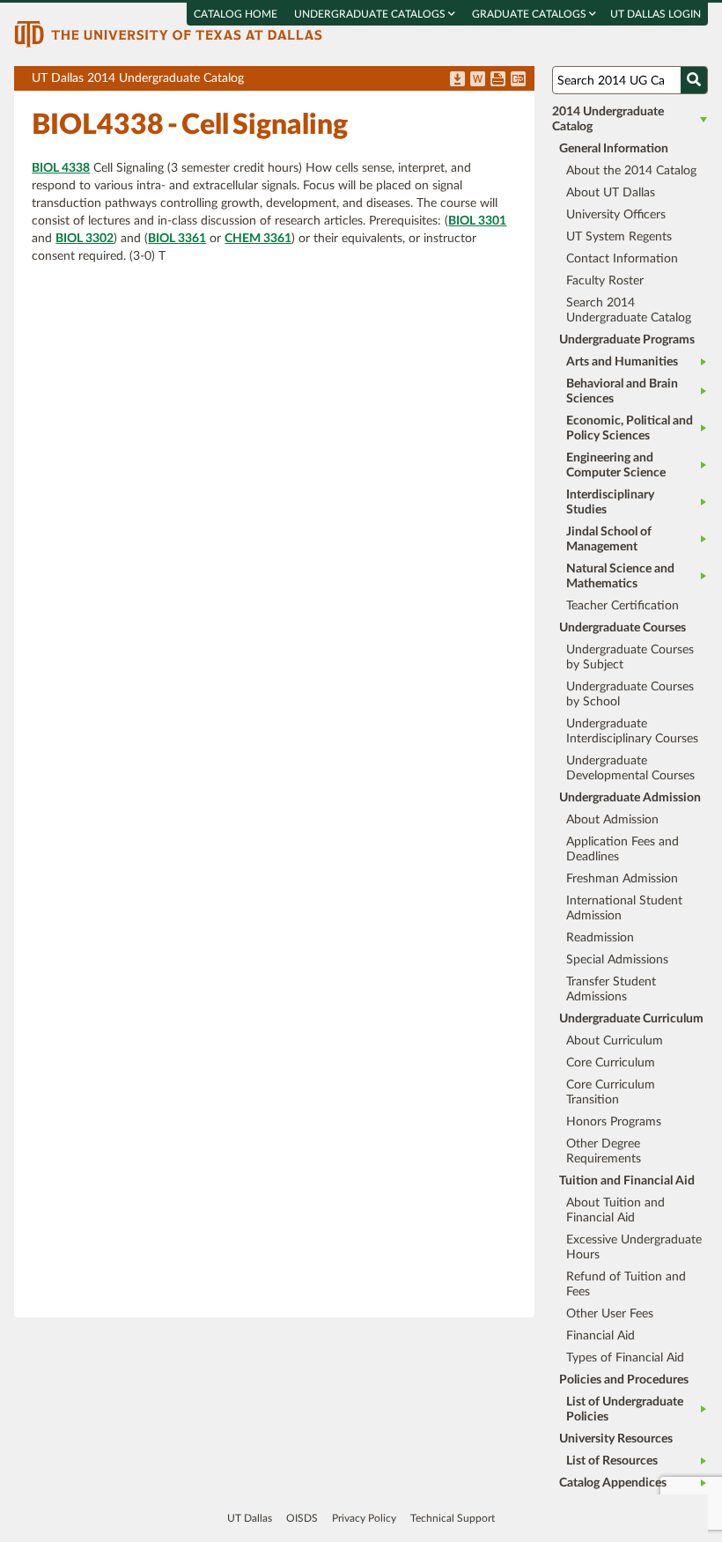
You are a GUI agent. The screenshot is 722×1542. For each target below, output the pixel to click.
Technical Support (452, 1518)
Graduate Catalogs (530, 14)
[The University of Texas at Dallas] (168, 33)
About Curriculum (614, 1041)
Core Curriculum (610, 1063)
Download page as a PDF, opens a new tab (457, 80)
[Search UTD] (694, 80)
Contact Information (622, 259)
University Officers (616, 215)
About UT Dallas (610, 193)
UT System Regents (619, 237)
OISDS (302, 1518)
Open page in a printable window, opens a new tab (497, 80)
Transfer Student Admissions (611, 989)
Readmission (600, 938)
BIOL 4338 (61, 168)
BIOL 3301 (477, 221)
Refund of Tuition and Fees (626, 1284)
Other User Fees (609, 1314)
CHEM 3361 (258, 238)
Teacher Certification (622, 606)
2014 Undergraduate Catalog (608, 119)
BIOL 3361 (177, 238)
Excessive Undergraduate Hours (634, 1247)
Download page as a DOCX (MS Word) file (477, 80)
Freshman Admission (622, 879)
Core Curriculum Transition (610, 1092)
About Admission (612, 820)
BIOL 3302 (84, 238)
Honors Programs (613, 1122)
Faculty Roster (605, 281)
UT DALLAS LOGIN (655, 14)
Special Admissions (617, 960)
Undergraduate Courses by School (630, 694)
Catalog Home (235, 14)
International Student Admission (624, 908)
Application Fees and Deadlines (622, 849)
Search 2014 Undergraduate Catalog (628, 310)
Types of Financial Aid (625, 1358)
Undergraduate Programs (627, 340)
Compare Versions (518, 80)
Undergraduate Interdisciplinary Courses (632, 731)
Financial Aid (600, 1336)
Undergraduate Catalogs (371, 14)
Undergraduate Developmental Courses (630, 768)
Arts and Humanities (622, 362)
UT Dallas (249, 1518)
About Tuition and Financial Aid (615, 1210)
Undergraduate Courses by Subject (630, 657)
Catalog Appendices (613, 1483)
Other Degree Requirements (603, 1151)
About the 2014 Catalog (631, 171)
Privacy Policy (364, 1518)
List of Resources (612, 1461)
